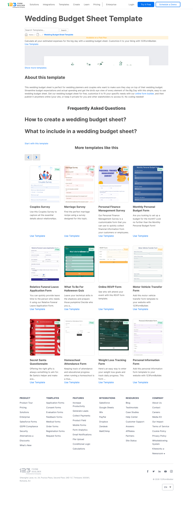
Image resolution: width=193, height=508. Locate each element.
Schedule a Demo (168, 4)
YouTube (165, 471)
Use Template (31, 44)
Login (131, 4)
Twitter (154, 471)
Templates (64, 4)
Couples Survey (40, 206)
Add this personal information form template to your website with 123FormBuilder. (147, 372)
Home (31, 35)
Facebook (148, 471)
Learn (86, 4)
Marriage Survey (74, 206)
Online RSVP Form (109, 286)
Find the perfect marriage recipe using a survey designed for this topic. (77, 215)
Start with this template (36, 143)
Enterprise (111, 4)
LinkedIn (159, 471)
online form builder (144, 93)
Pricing (96, 4)
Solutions (34, 4)
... (40, 35)
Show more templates (35, 67)
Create (76, 4)
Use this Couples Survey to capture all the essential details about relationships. (43, 215)
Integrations (49, 4)
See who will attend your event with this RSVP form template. (111, 295)
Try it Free (146, 4)
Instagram (171, 471)
